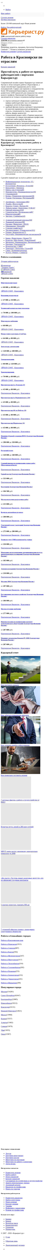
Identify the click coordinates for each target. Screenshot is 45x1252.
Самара (4, 1026)
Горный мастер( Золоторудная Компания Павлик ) (18, 474)
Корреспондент (12, 1225)
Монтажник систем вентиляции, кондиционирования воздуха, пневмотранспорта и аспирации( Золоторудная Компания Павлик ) (22, 554)
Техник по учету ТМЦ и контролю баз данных (16, 539)
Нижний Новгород (8, 1011)
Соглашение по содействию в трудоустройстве (24, 1181)
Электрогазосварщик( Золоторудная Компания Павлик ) (20, 569)
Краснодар (5, 1007)
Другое (8, 1154)
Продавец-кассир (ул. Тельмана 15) (13, 385)
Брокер (8, 1221)
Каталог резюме (12, 1204)
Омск (3, 1034)
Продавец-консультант (14, 1156)
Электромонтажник (7, 359)
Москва (4, 992)
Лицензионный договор (15, 1245)
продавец (21, 47)
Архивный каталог (13, 1185)
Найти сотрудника (13, 1200)
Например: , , (17, 47)
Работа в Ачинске (8, 948)
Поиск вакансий (12, 1177)
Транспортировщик (7, 372)
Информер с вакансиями (15, 1208)
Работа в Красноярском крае (12, 940)
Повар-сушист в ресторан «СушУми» (13, 334)
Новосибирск (6, 1003)
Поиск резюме (11, 1202)
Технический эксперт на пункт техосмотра (15, 308)
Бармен (8, 1219)
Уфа (2, 1030)
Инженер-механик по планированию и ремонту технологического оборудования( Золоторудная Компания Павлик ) (20, 623)
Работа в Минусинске (9, 960)
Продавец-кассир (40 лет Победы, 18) (13, 410)
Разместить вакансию (14, 1198)
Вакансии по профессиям (16, 1187)
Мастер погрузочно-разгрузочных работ (14, 499)
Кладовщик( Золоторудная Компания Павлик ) (17, 487)
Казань (3, 1019)
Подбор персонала (8, 20)
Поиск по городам (13, 1189)
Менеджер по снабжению (9, 321)
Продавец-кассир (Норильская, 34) (13, 423)
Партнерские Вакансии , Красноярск (15, 393)
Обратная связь (12, 1241)
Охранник (10, 1227)
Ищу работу (5, 13)
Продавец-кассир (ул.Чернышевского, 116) (15, 398)
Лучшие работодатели (9, 261)
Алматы (4, 1022)
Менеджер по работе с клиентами (19, 1162)
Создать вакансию (8, 38)
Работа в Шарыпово (9, 983)
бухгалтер (30, 47)
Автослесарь (10, 1164)
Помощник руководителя (9, 295)
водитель (13, 47)
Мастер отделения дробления (11, 609)
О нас (8, 1237)
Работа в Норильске (9, 944)
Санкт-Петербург (8, 995)
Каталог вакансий (8, 67)
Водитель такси (12, 1223)
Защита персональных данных (18, 1183)
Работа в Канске (7, 952)
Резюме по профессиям (15, 1210)
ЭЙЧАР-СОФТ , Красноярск (12, 291)
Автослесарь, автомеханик (10, 346)
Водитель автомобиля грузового (12, 512)
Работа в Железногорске (10, 956)
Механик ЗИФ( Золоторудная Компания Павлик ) (17, 581)
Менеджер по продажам (9, 283)
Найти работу (11, 1175)
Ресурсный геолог (7, 450)
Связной (4, 49)
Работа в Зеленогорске (10, 975)
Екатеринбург (6, 999)
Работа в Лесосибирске (10, 964)
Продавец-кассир (12, 1158)
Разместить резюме (8, 51)
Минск (3, 1015)
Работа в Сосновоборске (10, 967)
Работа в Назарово (8, 971)
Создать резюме (7, 18)
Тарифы (9, 1206)
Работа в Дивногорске (9, 979)
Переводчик (10, 1229)
